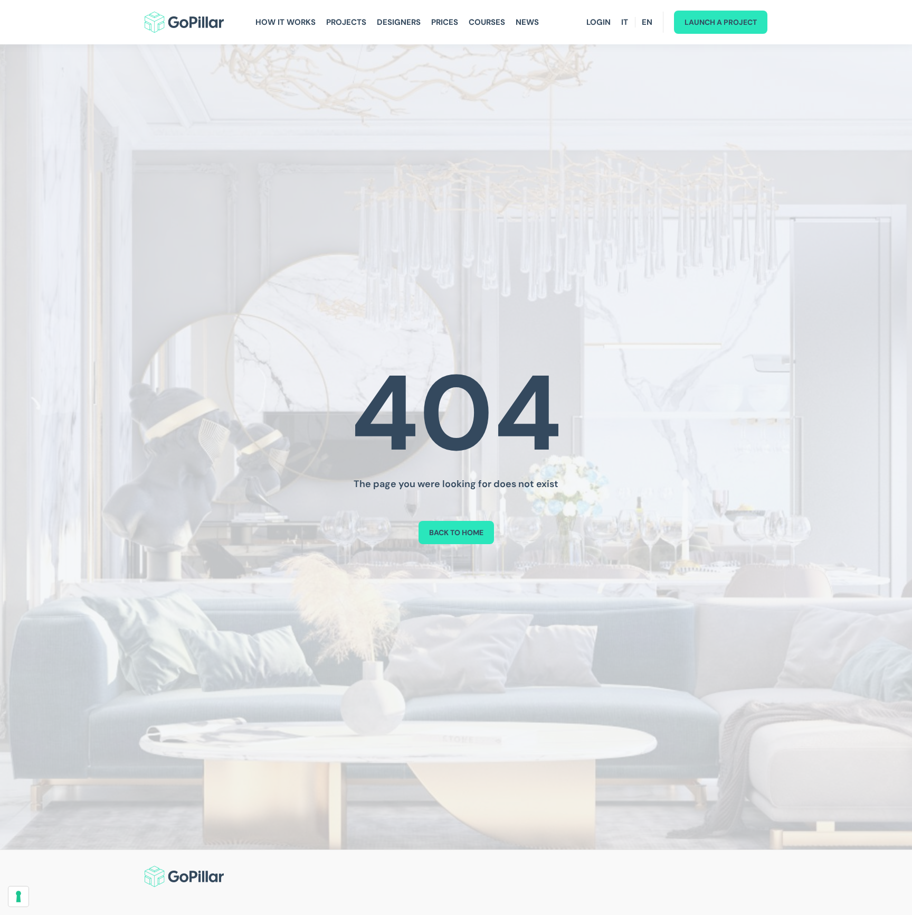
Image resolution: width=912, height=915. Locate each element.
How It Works (285, 22)
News (527, 22)
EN (647, 22)
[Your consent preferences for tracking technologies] (18, 896)
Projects (346, 22)
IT (624, 22)
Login (598, 22)
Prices (444, 22)
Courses (487, 22)
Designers (399, 22)
